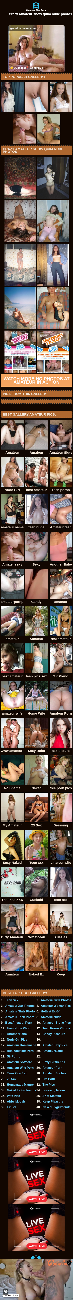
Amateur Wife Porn (20, 1067)
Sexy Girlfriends (53, 1062)
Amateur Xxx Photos (20, 1005)
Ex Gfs (11, 1107)
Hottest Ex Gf (50, 1011)
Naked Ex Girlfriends (21, 1090)
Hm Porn (48, 1079)
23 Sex (11, 1079)
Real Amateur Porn (20, 1050)
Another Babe (17, 1034)
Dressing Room (53, 1090)
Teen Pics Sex (17, 1073)
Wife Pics (13, 1095)
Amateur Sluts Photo (20, 1011)
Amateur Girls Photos (56, 1000)
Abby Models (16, 1101)
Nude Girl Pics (17, 1039)
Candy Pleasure (53, 1034)
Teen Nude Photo (19, 1028)
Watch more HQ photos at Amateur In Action (37, 380)
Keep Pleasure (52, 1101)
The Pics (48, 1084)
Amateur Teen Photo (19, 1017)
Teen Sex (11, 1000)
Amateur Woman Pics (56, 1005)
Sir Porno (13, 1056)
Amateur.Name (52, 1050)
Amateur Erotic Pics (56, 1022)
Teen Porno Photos (56, 1028)
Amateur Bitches (54, 1073)
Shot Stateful (51, 1095)
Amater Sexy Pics (55, 1045)
